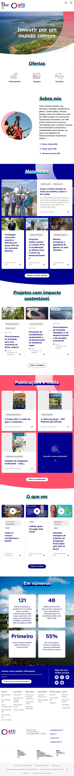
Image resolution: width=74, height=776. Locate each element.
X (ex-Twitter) (62, 677)
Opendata (64, 704)
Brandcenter (65, 708)
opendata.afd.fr (55, 742)
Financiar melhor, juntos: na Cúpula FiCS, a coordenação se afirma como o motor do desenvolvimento (37, 248)
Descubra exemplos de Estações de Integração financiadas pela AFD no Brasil (59, 541)
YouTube (67, 677)
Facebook (57, 677)
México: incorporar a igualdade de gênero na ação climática (60, 244)
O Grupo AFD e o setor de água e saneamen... (17, 420)
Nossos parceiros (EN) (51, 153)
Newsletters (53, 703)
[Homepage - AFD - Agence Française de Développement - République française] (13, 732)
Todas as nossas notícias (37, 275)
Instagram (62, 683)
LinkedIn (57, 683)
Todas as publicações (37, 479)
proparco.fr (53, 738)
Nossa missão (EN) (49, 144)
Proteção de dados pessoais (41, 765)
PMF (67, 769)
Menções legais (56, 765)
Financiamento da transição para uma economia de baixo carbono (12, 342)
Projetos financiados (19, 709)
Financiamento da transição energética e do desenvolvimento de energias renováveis (61, 334)
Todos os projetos (37, 365)
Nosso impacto (17, 694)
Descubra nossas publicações (55, 456)
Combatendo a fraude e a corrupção (42, 773)
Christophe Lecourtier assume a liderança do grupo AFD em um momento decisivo (12, 243)
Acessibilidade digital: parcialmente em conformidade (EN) (20, 769)
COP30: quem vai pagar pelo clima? (36, 529)
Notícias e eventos (55, 691)
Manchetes (52, 694)
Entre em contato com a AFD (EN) (22, 765)
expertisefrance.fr (56, 730)
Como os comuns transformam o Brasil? (12, 537)
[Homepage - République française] (22, 5)
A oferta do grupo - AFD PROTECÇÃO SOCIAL (53, 420)
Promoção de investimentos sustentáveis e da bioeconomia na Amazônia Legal (37, 339)
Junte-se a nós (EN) (6, 719)
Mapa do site (26, 773)
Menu (71, 3)
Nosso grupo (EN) (49, 149)
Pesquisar (66, 3)
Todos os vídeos (37, 566)
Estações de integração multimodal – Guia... (16, 462)
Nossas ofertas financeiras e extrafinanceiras (30, 696)
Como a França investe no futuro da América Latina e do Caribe (53, 191)
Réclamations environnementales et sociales (51, 769)
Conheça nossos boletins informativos (16, 681)
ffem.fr (52, 734)
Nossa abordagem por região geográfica (18, 699)
